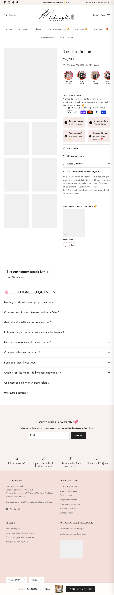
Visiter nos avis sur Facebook (73, 533)
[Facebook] (5, 2)
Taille (21, 589)
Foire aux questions (68, 486)
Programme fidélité (68, 499)
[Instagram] (9, 2)
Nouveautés (23, 29)
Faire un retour (66, 37)
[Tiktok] (17, 2)
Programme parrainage (70, 504)
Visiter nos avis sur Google (72, 528)
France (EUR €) (91, 2)
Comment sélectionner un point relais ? (26, 383)
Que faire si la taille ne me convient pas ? (28, 322)
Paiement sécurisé (68, 508)
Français (104, 2)
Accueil (9, 29)
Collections (38, 29)
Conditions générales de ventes (20, 537)
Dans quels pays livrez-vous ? (21, 362)
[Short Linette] (74, 223)
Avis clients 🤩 (80, 29)
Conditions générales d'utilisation (20, 533)
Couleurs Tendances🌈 (59, 29)
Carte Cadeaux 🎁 (100, 29)
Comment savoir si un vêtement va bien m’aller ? (32, 312)
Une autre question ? (16, 393)
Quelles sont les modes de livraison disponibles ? (32, 373)
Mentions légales (13, 528)
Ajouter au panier (81, 589)
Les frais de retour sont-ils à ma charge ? (27, 342)
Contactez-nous (47, 37)
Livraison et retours (68, 490)
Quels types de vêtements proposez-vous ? (28, 302)
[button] (69, 242)
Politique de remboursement (18, 541)
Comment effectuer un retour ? (22, 352)
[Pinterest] (13, 2)
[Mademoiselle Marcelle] (57, 15)
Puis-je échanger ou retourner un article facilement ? (34, 332)
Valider (78, 435)
